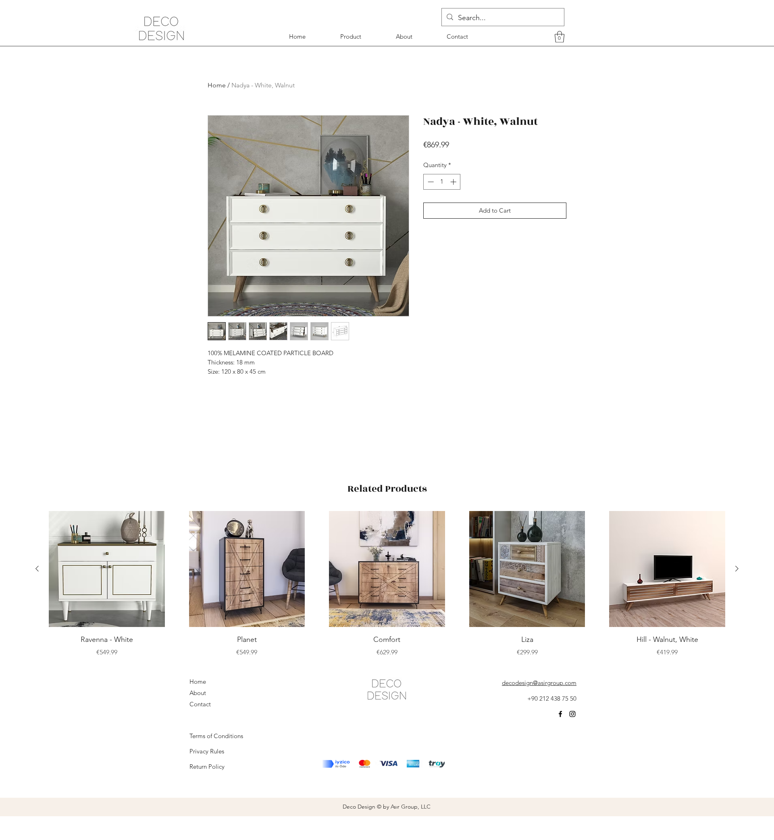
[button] (559, 37)
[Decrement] (429, 181)
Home (217, 85)
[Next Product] (737, 568)
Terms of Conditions (216, 736)
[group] (387, 584)
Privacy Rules (206, 751)
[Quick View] (107, 569)
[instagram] (572, 714)
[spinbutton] (442, 181)
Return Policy (207, 766)
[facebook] (560, 714)
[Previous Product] (37, 568)
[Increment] (454, 181)
